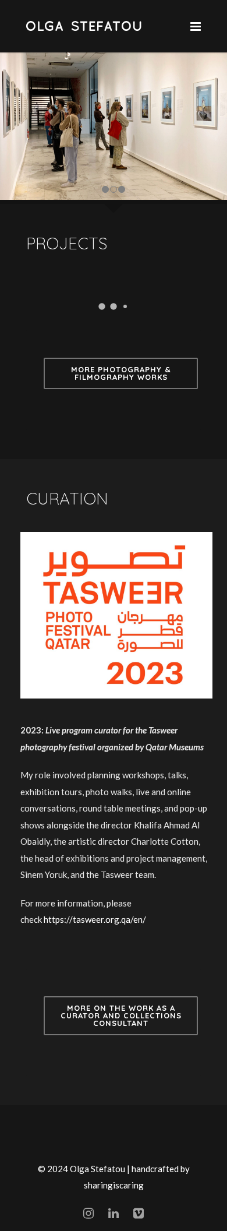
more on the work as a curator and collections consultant (121, 1015)
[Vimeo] (138, 1213)
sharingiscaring (114, 1185)
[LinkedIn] (113, 1213)
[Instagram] (88, 1213)
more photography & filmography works (121, 373)
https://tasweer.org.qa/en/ (95, 919)
